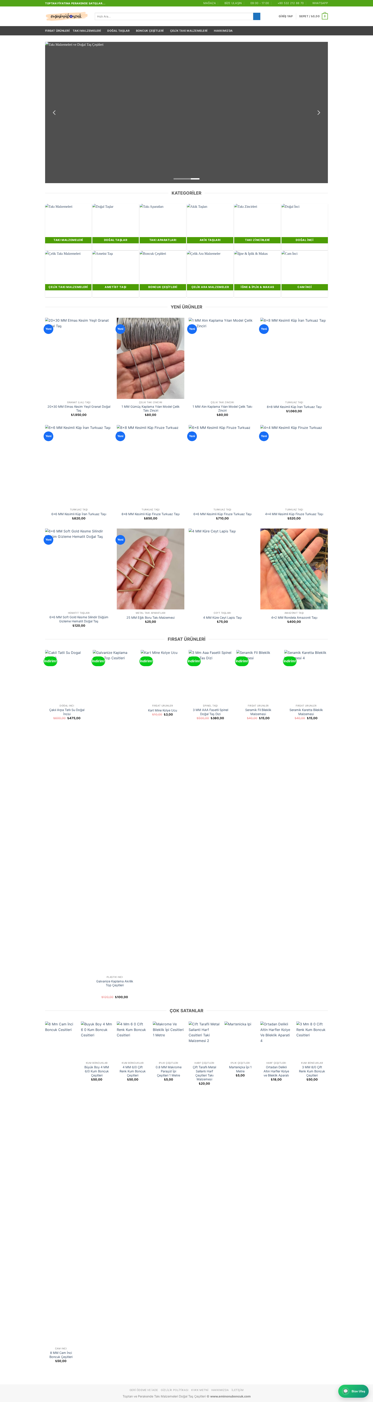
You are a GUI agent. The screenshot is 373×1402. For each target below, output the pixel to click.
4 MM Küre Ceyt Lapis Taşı (222, 617)
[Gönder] (256, 16)
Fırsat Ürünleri (57, 30)
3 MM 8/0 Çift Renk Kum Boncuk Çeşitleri (312, 1071)
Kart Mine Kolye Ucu (162, 710)
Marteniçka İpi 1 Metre (240, 1069)
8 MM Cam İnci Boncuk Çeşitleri (61, 1355)
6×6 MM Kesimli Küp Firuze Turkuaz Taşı (222, 514)
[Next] (318, 112)
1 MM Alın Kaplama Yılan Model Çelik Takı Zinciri (222, 408)
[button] (286, 16)
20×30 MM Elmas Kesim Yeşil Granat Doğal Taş (78, 408)
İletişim (237, 1390)
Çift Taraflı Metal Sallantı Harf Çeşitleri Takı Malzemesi (204, 1073)
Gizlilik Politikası (174, 1390)
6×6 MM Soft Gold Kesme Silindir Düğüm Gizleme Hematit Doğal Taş (78, 619)
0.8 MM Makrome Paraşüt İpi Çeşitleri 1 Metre (169, 1071)
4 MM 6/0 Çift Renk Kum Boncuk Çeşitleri (133, 1071)
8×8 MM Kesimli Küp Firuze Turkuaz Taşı (151, 514)
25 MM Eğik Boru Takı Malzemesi (150, 617)
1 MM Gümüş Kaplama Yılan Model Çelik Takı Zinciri (151, 408)
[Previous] (54, 112)
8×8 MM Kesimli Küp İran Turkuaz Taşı (294, 407)
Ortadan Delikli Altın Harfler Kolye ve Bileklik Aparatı (276, 1071)
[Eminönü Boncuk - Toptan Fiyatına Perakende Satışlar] (66, 16)
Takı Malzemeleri (87, 30)
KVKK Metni (199, 1390)
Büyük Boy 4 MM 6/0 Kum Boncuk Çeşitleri (96, 1071)
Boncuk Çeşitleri (150, 30)
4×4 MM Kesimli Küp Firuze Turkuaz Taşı (294, 514)
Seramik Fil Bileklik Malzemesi (258, 712)
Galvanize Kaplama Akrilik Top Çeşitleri (114, 983)
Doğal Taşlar (118, 30)
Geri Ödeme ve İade (144, 1390)
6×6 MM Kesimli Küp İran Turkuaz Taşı (78, 514)
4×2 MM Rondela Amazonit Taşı (294, 617)
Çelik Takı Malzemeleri (189, 30)
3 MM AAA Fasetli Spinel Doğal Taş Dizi (210, 712)
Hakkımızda (223, 30)
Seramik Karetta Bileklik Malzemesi (306, 712)
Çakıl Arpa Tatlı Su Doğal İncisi (66, 712)
